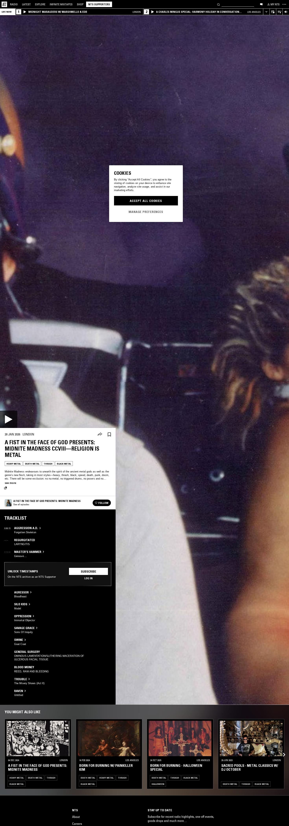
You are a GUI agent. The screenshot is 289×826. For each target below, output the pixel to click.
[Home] (4, 4)
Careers (77, 824)
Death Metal (32, 463)
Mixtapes (61, 4)
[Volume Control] (286, 12)
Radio (14, 4)
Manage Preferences (146, 211)
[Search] (218, 4)
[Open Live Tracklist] (279, 12)
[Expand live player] (266, 12)
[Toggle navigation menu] (284, 4)
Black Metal (64, 463)
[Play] (8, 419)
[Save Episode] (109, 434)
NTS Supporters (99, 4)
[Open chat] (261, 4)
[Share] (100, 434)
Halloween (158, 784)
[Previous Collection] (281, 750)
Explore (40, 4)
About (76, 817)
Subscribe (88, 571)
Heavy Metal (13, 463)
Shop (80, 4)
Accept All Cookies (146, 201)
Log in (88, 578)
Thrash (48, 463)
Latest (26, 4)
